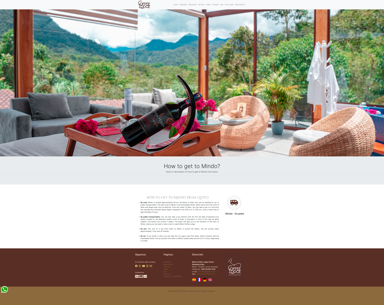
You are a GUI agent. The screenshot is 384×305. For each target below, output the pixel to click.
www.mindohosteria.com (205, 274)
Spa (221, 4)
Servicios (167, 267)
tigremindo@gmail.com (206, 272)
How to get (229, 4)
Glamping (183, 4)
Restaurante (168, 264)
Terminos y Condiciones (173, 276)
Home (176, 4)
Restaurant (192, 4)
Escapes (215, 4)
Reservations (240, 4)
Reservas (167, 274)
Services (201, 4)
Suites (208, 4)
